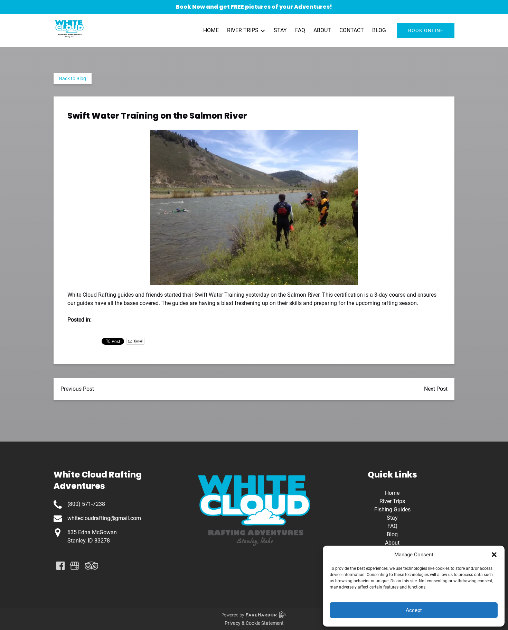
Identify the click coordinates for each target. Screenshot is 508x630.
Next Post (436, 389)
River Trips (392, 501)
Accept (414, 610)
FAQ (300, 30)
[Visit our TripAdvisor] (91, 566)
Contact (351, 30)
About (322, 30)
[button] (494, 554)
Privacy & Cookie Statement (254, 623)
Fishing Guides (392, 509)
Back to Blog (72, 78)
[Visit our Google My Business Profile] (74, 566)
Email (137, 341)
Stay (280, 30)
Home (211, 30)
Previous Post (77, 389)
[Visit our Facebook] (60, 566)
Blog (379, 30)
